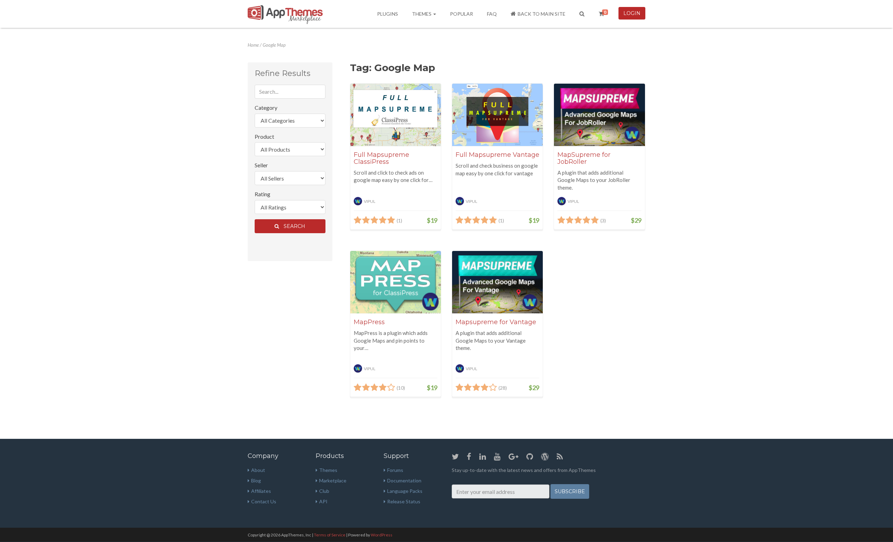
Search (293, 226)
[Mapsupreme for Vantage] (497, 282)
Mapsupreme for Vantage (496, 322)
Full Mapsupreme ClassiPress (381, 158)
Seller (261, 165)
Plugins (387, 14)
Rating (262, 194)
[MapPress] (395, 282)
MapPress (369, 322)
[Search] (582, 14)
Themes (422, 14)
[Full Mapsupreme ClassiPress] (395, 115)
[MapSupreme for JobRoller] (599, 115)
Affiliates (261, 491)
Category (266, 107)
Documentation (404, 480)
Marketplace (332, 480)
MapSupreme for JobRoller (583, 158)
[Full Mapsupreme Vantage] (497, 115)
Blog (256, 480)
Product (264, 136)
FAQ (492, 14)
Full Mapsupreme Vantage (497, 155)
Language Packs (404, 491)
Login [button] (631, 13)
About (258, 470)
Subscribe (570, 491)
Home (253, 45)
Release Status (403, 501)
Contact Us (263, 501)
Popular (461, 14)
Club (324, 491)
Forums (395, 470)
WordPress (381, 534)
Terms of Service (329, 534)
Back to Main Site (541, 14)
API (323, 501)
